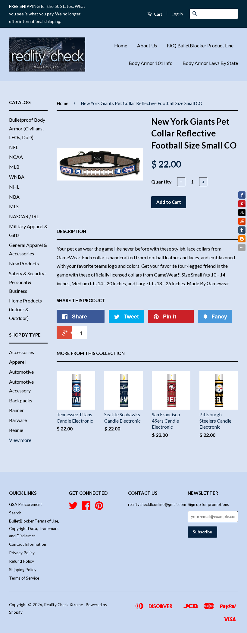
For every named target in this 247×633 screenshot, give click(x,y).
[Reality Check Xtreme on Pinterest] (99, 507)
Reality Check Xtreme (64, 604)
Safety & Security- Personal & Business (27, 282)
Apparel (17, 362)
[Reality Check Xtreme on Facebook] (86, 507)
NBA (14, 197)
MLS (14, 206)
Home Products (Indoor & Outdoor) (25, 309)
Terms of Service (24, 578)
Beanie (16, 430)
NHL (14, 187)
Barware (18, 420)
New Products (24, 263)
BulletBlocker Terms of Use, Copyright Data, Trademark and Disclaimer (34, 528)
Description (71, 231)
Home (120, 45)
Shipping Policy (22, 569)
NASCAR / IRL (24, 216)
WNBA (16, 177)
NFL (13, 147)
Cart (157, 14)
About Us (147, 45)
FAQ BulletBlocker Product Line (200, 45)
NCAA (16, 157)
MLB (14, 167)
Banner (16, 410)
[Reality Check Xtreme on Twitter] (73, 507)
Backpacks (20, 400)
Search (15, 512)
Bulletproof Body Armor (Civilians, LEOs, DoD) (27, 128)
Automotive (21, 372)
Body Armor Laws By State (210, 63)
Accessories (21, 352)
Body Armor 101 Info (151, 63)
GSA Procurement (25, 504)
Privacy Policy (22, 552)
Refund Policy (21, 561)
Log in (177, 13)
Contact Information (27, 544)
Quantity (161, 181)
